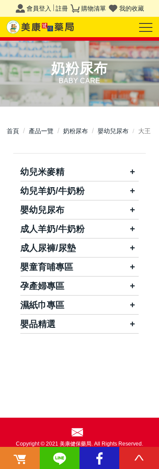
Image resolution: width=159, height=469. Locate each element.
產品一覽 (41, 131)
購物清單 (93, 8)
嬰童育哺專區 (46, 267)
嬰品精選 (38, 324)
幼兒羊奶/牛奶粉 (52, 191)
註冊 (62, 8)
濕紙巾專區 (42, 305)
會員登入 (38, 8)
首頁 (13, 131)
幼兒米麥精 (42, 172)
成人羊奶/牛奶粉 (52, 229)
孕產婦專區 (42, 286)
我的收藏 (131, 8)
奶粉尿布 (75, 131)
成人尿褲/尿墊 (48, 248)
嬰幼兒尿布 (113, 131)
